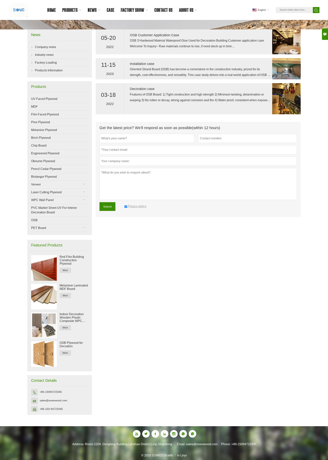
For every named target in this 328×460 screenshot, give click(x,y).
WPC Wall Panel (42, 200)
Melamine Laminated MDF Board (74, 287)
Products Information (49, 70)
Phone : (226, 444)
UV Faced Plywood (44, 98)
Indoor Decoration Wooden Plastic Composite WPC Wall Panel (72, 317)
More (65, 270)
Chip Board (39, 145)
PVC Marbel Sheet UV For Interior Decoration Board (54, 210)
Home (258, 25)
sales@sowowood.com (53, 400)
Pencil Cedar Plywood (46, 168)
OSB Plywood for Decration (71, 344)
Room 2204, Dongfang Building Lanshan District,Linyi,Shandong (128, 444)
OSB (34, 220)
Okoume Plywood (43, 161)
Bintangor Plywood (44, 176)
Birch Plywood (41, 137)
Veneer (36, 184)
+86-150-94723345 (51, 408)
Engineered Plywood (45, 153)
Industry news (44, 54)
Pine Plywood (40, 122)
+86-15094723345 (51, 391)
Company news (45, 47)
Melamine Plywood (44, 130)
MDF (34, 106)
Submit (107, 206)
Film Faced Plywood (45, 114)
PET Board (38, 228)
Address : (78, 444)
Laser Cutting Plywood (46, 192)
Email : (181, 444)
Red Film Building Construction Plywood (72, 260)
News (271, 25)
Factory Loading (46, 62)
